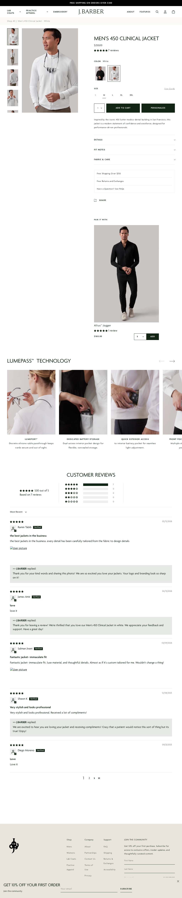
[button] (101, 50)
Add (152, 337)
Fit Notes (99, 150)
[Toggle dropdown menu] (99, 108)
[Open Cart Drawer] (173, 11)
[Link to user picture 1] (18, 554)
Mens (69, 847)
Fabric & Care (102, 160)
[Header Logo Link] (91, 12)
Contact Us (90, 859)
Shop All (11, 21)
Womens (71, 853)
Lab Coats (10, 12)
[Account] (165, 11)
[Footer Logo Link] (13, 845)
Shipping (108, 853)
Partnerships (91, 853)
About (130, 12)
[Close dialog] (178, 881)
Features (145, 12)
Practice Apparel (31, 12)
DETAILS (98, 140)
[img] (16, 521)
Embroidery (60, 12)
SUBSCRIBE (126, 889)
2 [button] (89, 778)
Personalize (158, 108)
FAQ (106, 847)
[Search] (157, 11)
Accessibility (110, 870)
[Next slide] (172, 361)
